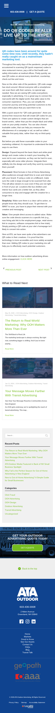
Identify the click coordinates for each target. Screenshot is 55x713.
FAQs (27, 647)
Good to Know (27, 639)
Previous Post (13, 270)
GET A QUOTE (37, 12)
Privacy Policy (14, 702)
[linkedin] (34, 622)
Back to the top (29, 568)
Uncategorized (11, 514)
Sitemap (24, 702)
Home (27, 634)
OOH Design (33, 313)
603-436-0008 (17, 12)
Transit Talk (27, 652)
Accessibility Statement (37, 702)
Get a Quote (27, 548)
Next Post (44, 270)
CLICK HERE (26, 259)
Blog (27, 650)
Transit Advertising (20, 315)
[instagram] (28, 622)
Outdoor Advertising (34, 25)
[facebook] (21, 622)
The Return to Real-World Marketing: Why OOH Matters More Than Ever (25, 324)
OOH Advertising (22, 313)
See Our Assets (27, 642)
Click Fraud (10, 495)
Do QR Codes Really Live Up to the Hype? (27, 32)
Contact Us (27, 644)
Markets (27, 636)
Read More (9, 349)
